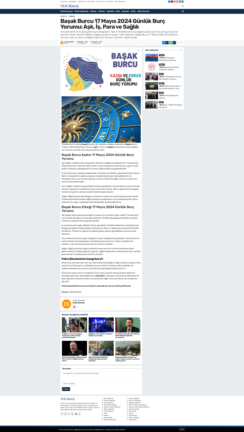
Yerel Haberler (108, 411)
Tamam (182, 429)
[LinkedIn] (72, 414)
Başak (128, 144)
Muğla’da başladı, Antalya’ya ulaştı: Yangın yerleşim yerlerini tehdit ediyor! (127, 359)
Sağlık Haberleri (134, 409)
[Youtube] (76, 414)
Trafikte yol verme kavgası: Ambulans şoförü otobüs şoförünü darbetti (72, 335)
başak (85, 144)
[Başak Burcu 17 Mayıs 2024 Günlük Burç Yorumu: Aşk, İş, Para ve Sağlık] (101, 71)
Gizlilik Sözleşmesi (110, 420)
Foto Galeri (132, 411)
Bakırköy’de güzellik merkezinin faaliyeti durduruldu (169, 68)
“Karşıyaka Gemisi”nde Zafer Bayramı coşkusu (170, 78)
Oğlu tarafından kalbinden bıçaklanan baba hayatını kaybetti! (98, 359)
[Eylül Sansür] (66, 304)
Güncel (72, 16)
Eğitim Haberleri (109, 409)
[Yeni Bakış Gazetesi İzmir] (69, 6)
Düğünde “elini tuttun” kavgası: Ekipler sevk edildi (100, 335)
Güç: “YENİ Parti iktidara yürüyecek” (170, 106)
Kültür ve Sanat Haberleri (112, 407)
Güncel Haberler (134, 398)
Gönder (66, 389)
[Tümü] (181, 50)
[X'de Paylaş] (167, 42)
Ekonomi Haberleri (135, 400)
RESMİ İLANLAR (66, 11)
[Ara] (183, 6)
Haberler (63, 16)
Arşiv (105, 413)
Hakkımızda (132, 420)
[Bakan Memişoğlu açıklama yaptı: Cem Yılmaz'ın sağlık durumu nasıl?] (74, 348)
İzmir (161, 74)
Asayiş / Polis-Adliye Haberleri (139, 407)
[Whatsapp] (79, 414)
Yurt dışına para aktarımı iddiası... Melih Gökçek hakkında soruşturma (127, 335)
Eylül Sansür (79, 303)
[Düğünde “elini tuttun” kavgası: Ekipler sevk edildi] (101, 325)
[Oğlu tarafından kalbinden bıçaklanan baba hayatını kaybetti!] (101, 348)
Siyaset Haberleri (109, 400)
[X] (65, 414)
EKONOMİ (110, 11)
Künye (131, 413)
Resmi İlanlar (108, 417)
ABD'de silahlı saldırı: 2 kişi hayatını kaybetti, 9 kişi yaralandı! (170, 87)
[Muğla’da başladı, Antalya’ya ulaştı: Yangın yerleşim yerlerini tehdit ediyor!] (127, 348)
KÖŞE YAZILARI (143, 11)
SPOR (118, 11)
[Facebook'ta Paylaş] (163, 42)
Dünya (162, 55)
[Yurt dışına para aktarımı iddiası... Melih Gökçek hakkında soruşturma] (127, 325)
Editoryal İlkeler (134, 417)
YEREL (133, 11)
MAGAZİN (125, 11)
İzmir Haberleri (109, 398)
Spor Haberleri (109, 403)
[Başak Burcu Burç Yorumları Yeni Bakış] (101, 119)
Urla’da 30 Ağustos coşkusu (168, 97)
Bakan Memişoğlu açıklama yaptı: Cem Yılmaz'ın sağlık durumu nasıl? (74, 359)
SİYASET (101, 11)
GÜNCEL (93, 11)
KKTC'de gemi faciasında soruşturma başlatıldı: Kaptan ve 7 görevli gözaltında (170, 59)
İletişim (106, 415)
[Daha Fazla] (174, 42)
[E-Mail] (74, 307)
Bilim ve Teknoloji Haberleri (138, 405)
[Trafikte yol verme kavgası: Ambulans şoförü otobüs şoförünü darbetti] (74, 325)
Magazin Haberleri (135, 403)
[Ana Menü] (183, 11)
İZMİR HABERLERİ (81, 11)
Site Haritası (133, 415)
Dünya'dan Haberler (110, 405)
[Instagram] (69, 414)
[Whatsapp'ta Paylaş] (170, 42)
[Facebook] (61, 414)
